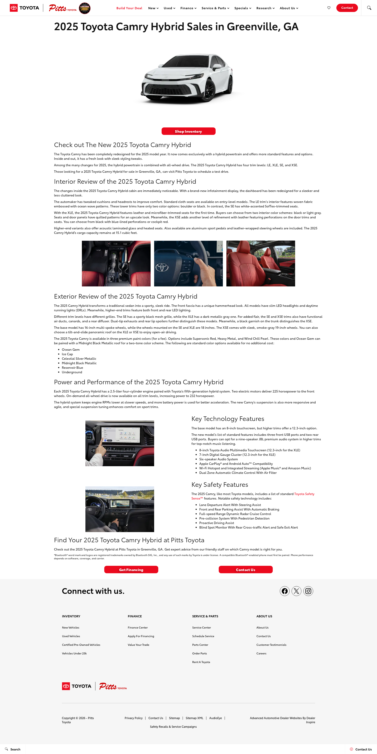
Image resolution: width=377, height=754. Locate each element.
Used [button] (168, 8)
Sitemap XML (194, 718)
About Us (262, 627)
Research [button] (264, 8)
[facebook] (285, 591)
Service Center (201, 627)
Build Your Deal (129, 7)
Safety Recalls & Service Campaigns (173, 726)
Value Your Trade (138, 645)
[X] (296, 591)
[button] (369, 8)
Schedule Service (203, 636)
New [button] (152, 8)
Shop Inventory (188, 131)
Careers (261, 653)
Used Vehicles (71, 636)
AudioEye (215, 718)
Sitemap (174, 718)
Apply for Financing (141, 636)
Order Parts (199, 653)
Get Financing (131, 569)
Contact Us (245, 569)
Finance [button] (186, 8)
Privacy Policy (134, 718)
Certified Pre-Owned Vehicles (81, 645)
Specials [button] (241, 8)
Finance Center (138, 627)
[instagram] (308, 591)
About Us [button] (287, 8)
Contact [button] (347, 7)
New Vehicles (70, 627)
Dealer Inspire (310, 720)
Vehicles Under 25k (74, 653)
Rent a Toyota (201, 662)
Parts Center (200, 645)
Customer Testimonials (271, 645)
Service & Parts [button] (213, 8)
